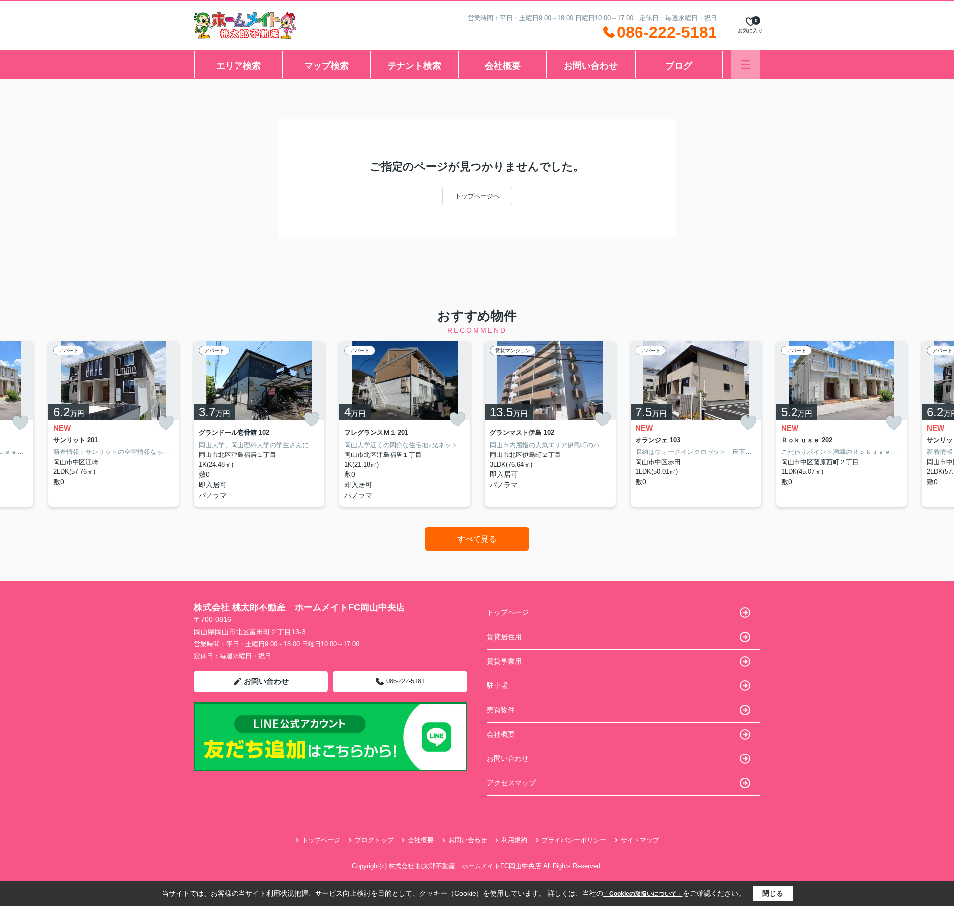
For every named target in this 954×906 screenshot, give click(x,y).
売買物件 (501, 710)
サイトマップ (640, 840)
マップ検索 (326, 66)
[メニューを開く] (745, 64)
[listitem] (259, 424)
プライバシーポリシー (574, 840)
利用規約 (514, 840)
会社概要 (503, 66)
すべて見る (477, 539)
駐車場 (497, 685)
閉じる (772, 893)
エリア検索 (238, 66)
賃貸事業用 (504, 661)
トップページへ (477, 196)
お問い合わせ (591, 66)
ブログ (678, 66)
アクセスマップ (511, 783)
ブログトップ (374, 840)
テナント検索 (414, 66)
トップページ (508, 612)
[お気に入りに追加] (20, 423)
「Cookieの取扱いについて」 (643, 893)
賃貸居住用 (504, 637)
